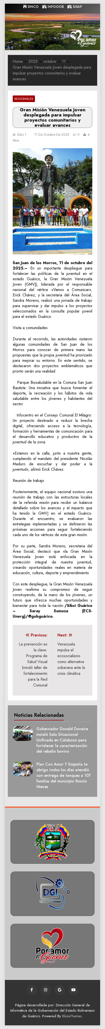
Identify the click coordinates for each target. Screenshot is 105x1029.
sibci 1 (21, 134)
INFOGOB (55, 6)
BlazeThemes (72, 1016)
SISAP (77, 6)
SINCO (33, 6)
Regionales (23, 98)
